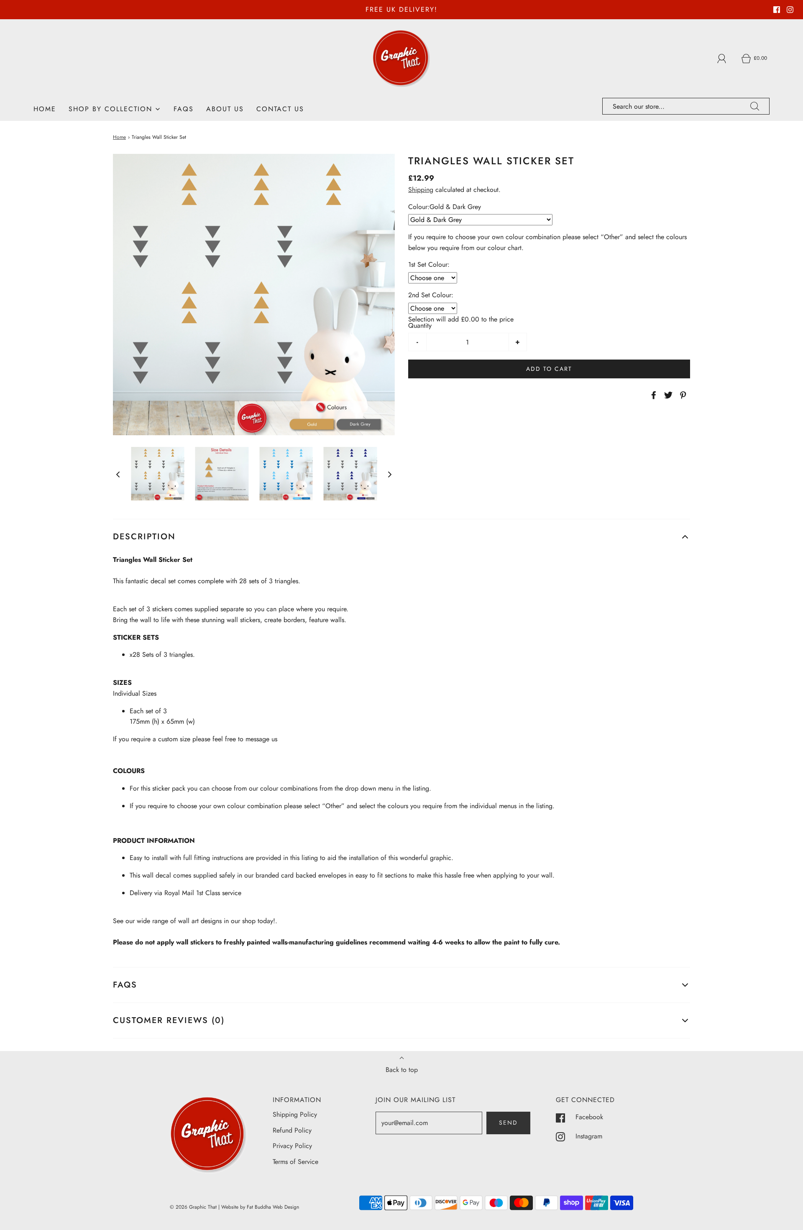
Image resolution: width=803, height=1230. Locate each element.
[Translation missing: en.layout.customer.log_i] (721, 58)
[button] (118, 473)
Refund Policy (292, 1130)
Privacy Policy (292, 1146)
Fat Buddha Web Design (273, 1207)
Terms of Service (295, 1161)
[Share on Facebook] (652, 395)
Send (508, 1122)
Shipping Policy (295, 1114)
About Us (225, 109)
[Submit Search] (755, 106)
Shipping (420, 189)
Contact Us (280, 109)
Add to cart (549, 369)
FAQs (184, 109)
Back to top (402, 1069)
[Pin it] (681, 395)
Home (44, 109)
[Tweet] (667, 395)
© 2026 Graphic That (193, 1207)
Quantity (420, 325)
